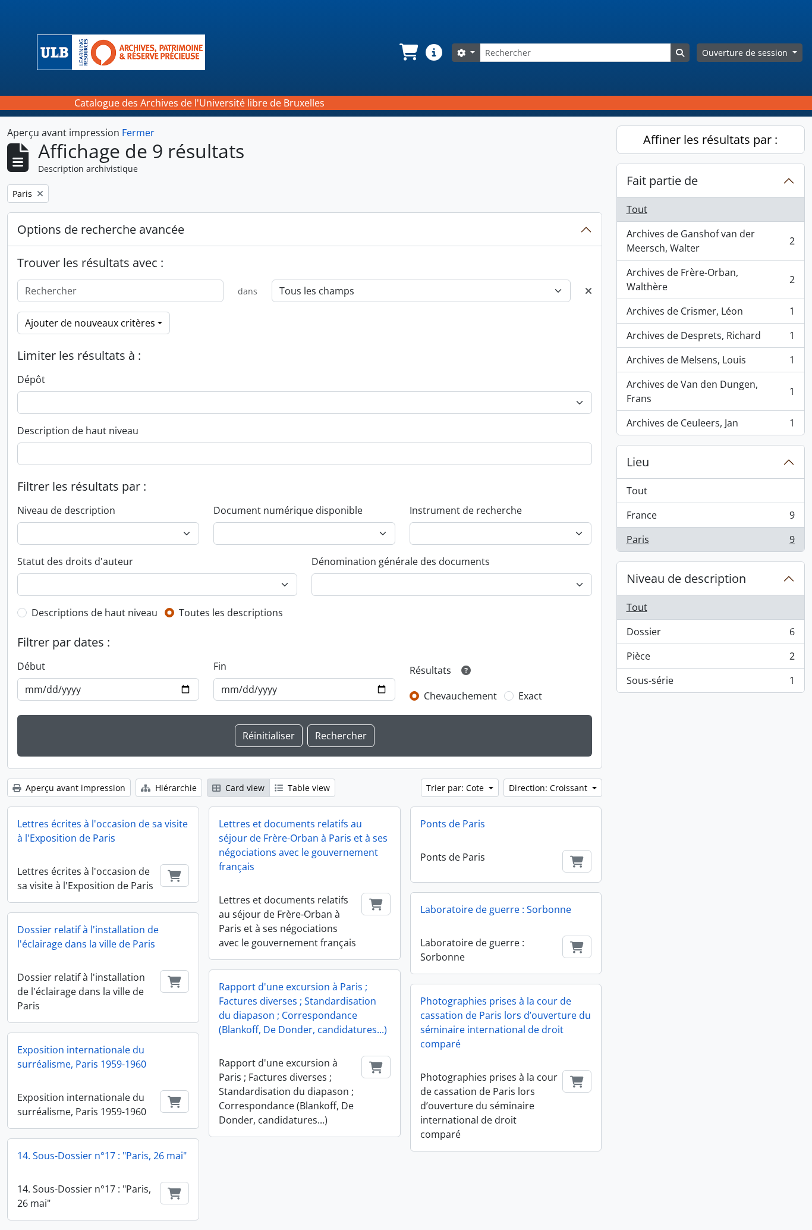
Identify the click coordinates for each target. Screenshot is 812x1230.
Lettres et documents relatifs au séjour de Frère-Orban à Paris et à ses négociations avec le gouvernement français (303, 845)
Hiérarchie (175, 787)
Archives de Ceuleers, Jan (710, 425)
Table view (307, 787)
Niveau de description (66, 510)
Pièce (710, 659)
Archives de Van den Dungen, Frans (710, 391)
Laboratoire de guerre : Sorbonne (495, 909)
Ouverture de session (746, 52)
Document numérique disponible (288, 510)
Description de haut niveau (78, 430)
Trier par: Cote (456, 787)
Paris (710, 542)
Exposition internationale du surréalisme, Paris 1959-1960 (81, 1057)
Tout (637, 209)
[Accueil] (126, 52)
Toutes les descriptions (231, 612)
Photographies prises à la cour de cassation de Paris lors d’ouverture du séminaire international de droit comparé (505, 1022)
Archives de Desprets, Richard (710, 338)
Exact (530, 695)
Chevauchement (460, 695)
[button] (408, 52)
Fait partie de (662, 180)
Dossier (710, 634)
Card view (244, 787)
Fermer (138, 132)
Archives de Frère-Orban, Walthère (710, 279)
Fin (219, 666)
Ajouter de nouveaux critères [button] (90, 323)
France (710, 518)
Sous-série (710, 683)
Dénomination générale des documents (400, 561)
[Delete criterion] (588, 291)
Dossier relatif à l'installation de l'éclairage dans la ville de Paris (88, 936)
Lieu (638, 462)
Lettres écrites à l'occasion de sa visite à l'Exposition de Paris (102, 831)
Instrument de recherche (466, 510)
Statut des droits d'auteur (75, 561)
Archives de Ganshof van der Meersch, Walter (710, 241)
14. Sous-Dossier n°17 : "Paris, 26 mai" (102, 1155)
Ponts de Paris (452, 823)
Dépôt (31, 379)
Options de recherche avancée (100, 229)
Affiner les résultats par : (710, 139)
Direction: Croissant (549, 787)
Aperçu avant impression (74, 787)
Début (31, 666)
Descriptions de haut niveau (95, 612)
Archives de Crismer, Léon (710, 314)
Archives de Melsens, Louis (710, 362)
